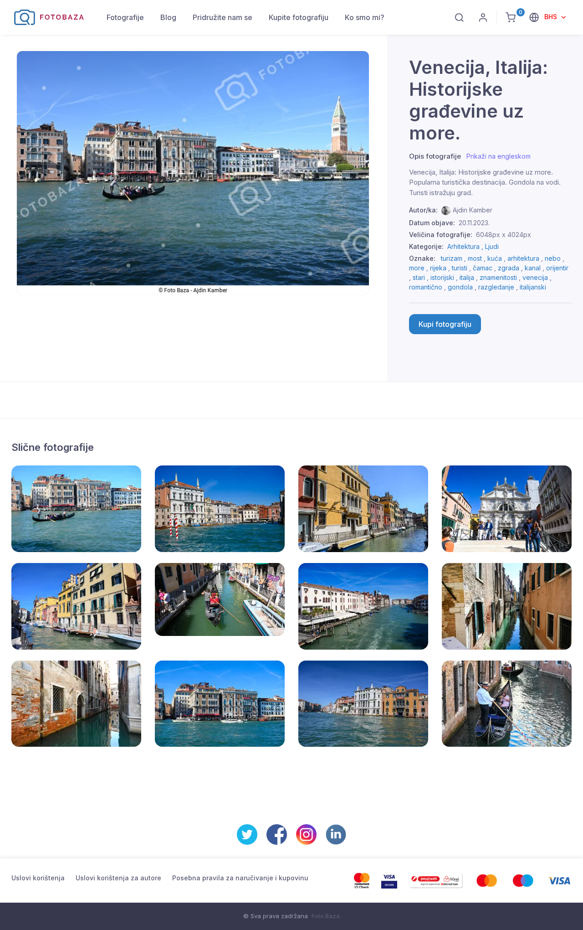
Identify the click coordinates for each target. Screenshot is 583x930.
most (475, 258)
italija (467, 277)
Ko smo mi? (364, 17)
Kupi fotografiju (445, 324)
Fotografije (125, 17)
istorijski (442, 277)
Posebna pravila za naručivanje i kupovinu (240, 878)
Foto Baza (326, 916)
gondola (460, 287)
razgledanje (496, 287)
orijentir (557, 268)
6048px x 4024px (503, 234)
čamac (482, 268)
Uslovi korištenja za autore (118, 878)
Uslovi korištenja (38, 878)
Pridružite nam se (222, 17)
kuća (494, 258)
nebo (553, 258)
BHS (551, 17)
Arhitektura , (466, 246)
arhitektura (523, 258)
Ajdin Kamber (472, 210)
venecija (535, 277)
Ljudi (492, 246)
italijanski (533, 287)
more (416, 268)
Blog (168, 17)
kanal (533, 268)
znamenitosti (498, 277)
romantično (425, 287)
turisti (459, 268)
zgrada (508, 268)
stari (419, 277)
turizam (451, 258)
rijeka (438, 268)
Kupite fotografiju (298, 17)
